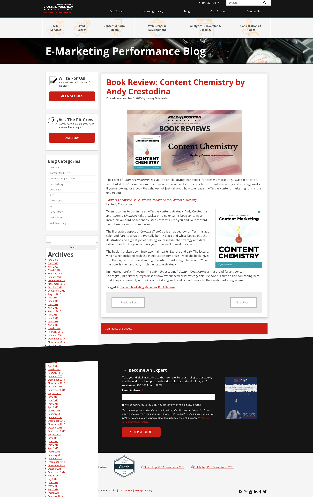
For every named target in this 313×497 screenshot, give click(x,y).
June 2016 (53, 400)
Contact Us (253, 11)
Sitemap (138, 490)
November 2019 (56, 283)
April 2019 (53, 307)
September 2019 (56, 290)
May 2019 (53, 304)
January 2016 (55, 417)
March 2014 (54, 492)
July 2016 (52, 396)
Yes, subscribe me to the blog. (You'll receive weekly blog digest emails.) (163, 404)
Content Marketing (132, 287)
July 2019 (52, 297)
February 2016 (55, 413)
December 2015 (56, 420)
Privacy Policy (125, 490)
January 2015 (55, 458)
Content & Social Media (115, 28)
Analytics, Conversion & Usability (205, 28)
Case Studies (218, 11)
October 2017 (55, 345)
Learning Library (153, 11)
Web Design (56, 217)
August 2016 (54, 393)
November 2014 (56, 465)
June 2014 (53, 482)
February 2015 (55, 455)
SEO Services (55, 28)
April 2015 (53, 448)
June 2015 (53, 441)
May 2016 (53, 403)
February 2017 (55, 372)
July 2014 (52, 479)
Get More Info (72, 96)
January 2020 (55, 277)
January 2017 (55, 376)
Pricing (148, 490)
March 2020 (54, 270)
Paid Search (82, 28)
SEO (52, 206)
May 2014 (53, 485)
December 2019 (56, 280)
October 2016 (55, 386)
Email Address (132, 390)
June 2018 (53, 318)
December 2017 (56, 338)
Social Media (56, 211)
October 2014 (55, 468)
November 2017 (56, 342)
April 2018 (53, 324)
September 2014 (56, 472)
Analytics (54, 167)
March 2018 (54, 328)
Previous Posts (128, 302)
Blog (187, 11)
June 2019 (53, 300)
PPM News (56, 200)
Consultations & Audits (250, 28)
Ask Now (72, 138)
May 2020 (53, 263)
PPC (52, 195)
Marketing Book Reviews (160, 287)
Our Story (116, 11)
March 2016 (54, 410)
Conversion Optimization (63, 178)
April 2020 (53, 266)
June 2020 (53, 259)
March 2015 (54, 451)
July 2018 (52, 314)
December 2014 (56, 461)
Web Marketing (58, 223)
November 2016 (56, 383)
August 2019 (54, 294)
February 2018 (55, 331)
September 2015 (56, 431)
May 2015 (53, 444)
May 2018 (53, 321)
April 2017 (53, 366)
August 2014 (54, 475)
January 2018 (55, 335)
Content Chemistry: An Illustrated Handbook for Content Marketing (151, 200)
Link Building (56, 184)
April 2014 (53, 489)
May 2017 (53, 362)
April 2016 (53, 407)
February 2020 (55, 273)
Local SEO (55, 189)
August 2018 (54, 311)
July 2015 (52, 437)
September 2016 (56, 390)
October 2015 (55, 427)
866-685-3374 (211, 3)
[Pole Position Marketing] (70, 6)
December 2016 (56, 379)
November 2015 (56, 424)
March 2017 (54, 369)
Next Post (243, 302)
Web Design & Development (157, 28)
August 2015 (54, 434)
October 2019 (55, 287)
